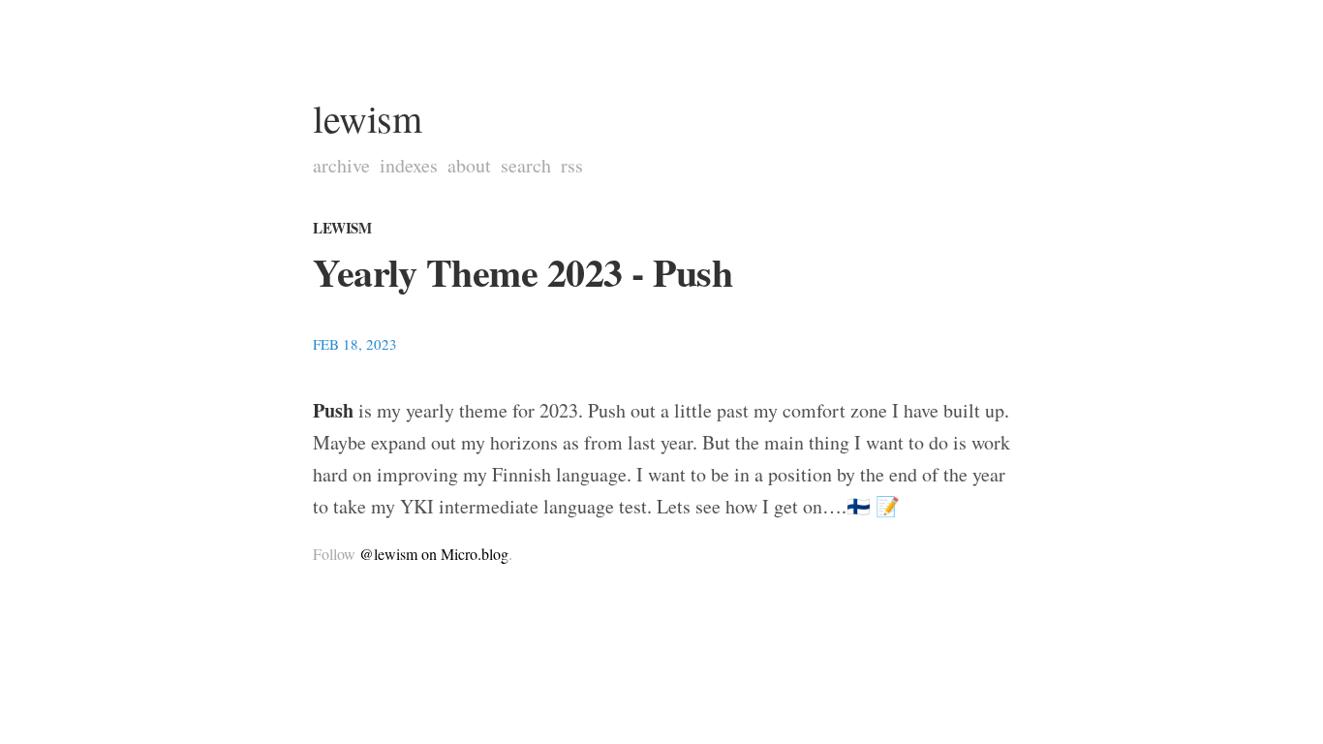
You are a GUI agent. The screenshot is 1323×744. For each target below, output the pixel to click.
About (469, 165)
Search (526, 165)
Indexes (409, 165)
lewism (367, 117)
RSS (572, 165)
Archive (341, 165)
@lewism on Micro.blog (433, 553)
